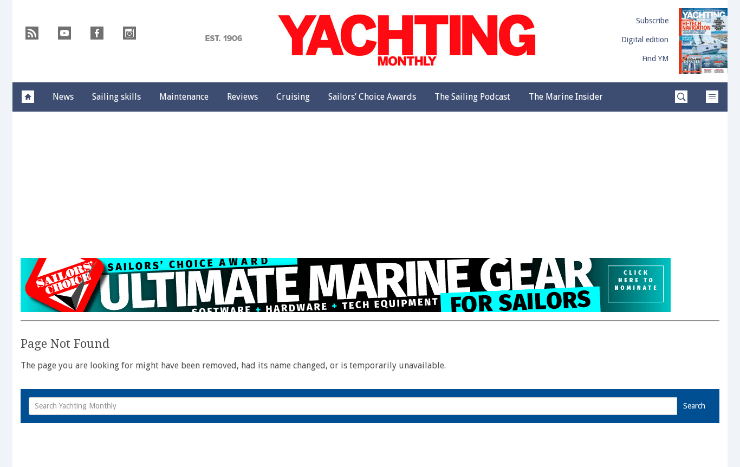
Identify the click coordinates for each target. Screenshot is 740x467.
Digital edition (644, 39)
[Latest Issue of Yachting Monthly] (703, 41)
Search (694, 405)
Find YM (655, 58)
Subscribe (652, 20)
